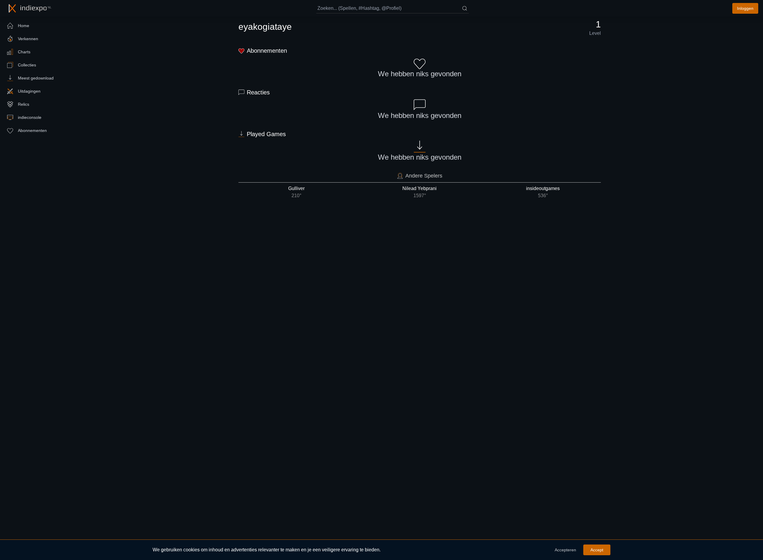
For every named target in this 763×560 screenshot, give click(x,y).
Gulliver (296, 192)
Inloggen (745, 8)
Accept (596, 549)
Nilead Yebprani (419, 192)
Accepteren (565, 549)
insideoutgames (543, 192)
